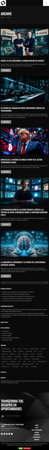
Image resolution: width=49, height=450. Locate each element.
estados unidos (29, 351)
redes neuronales (39, 356)
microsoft (20, 348)
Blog (36, 428)
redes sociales (4, 361)
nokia (22, 366)
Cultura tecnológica (16, 206)
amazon (15, 358)
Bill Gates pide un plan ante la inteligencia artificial (15, 294)
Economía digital (6, 335)
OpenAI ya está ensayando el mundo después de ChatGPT (22, 60)
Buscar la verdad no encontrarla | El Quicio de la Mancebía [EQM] (19, 309)
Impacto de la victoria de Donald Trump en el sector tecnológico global (21, 161)
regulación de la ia (5, 366)
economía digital (35, 358)
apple (24, 361)
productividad (4, 353)
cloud (29, 361)
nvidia (37, 364)
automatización (18, 356)
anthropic (33, 353)
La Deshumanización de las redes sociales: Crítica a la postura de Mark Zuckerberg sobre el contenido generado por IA (24, 212)
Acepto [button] (20, 448)
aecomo (27, 366)
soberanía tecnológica (33, 348)
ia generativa (9, 356)
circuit (20, 358)
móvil (34, 361)
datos (3, 364)
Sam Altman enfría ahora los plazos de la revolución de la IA (18, 296)
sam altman (43, 348)
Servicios (36, 435)
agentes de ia (12, 353)
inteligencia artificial (6, 348)
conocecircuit (12, 361)
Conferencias (36, 437)
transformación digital (6, 351)
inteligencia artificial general (28, 364)
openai (13, 348)
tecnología (21, 351)
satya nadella (25, 353)
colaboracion (27, 358)
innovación (39, 353)
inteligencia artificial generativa (12, 364)
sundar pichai (34, 366)
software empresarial (41, 361)
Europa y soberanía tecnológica (10, 338)
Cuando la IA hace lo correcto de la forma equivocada (16, 301)
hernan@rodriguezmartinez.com (10, 428)
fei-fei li (19, 361)
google (3, 356)
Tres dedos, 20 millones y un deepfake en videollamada (17, 298)
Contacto (36, 439)
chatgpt (14, 351)
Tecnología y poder (15, 58)
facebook (32, 356)
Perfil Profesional (37, 430)
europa (25, 348)
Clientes (37, 432)
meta (40, 351)
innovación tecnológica (6, 358)
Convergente (5, 331)
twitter (19, 353)
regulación (25, 356)
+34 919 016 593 (5, 430)
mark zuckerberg (15, 366)
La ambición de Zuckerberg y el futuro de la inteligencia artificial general (23, 263)
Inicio (36, 425)
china (35, 351)
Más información (27, 448)
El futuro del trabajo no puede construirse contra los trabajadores (23, 109)
